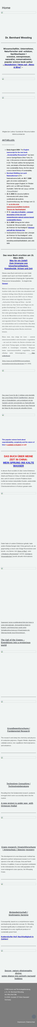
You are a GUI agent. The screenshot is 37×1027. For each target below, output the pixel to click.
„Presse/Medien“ (12, 191)
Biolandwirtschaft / (18, 912)
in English (17, 445)
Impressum (21, 1022)
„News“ (26, 189)
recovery (30, 850)
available (10, 445)
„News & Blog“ (22, 551)
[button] (2, 3)
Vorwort (5, 283)
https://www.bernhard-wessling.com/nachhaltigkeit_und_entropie (20, 240)
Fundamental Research (18, 731)
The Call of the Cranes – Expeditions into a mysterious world (15, 642)
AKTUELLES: (8, 140)
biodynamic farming (18, 915)
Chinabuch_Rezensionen (10, 554)
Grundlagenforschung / (18, 728)
